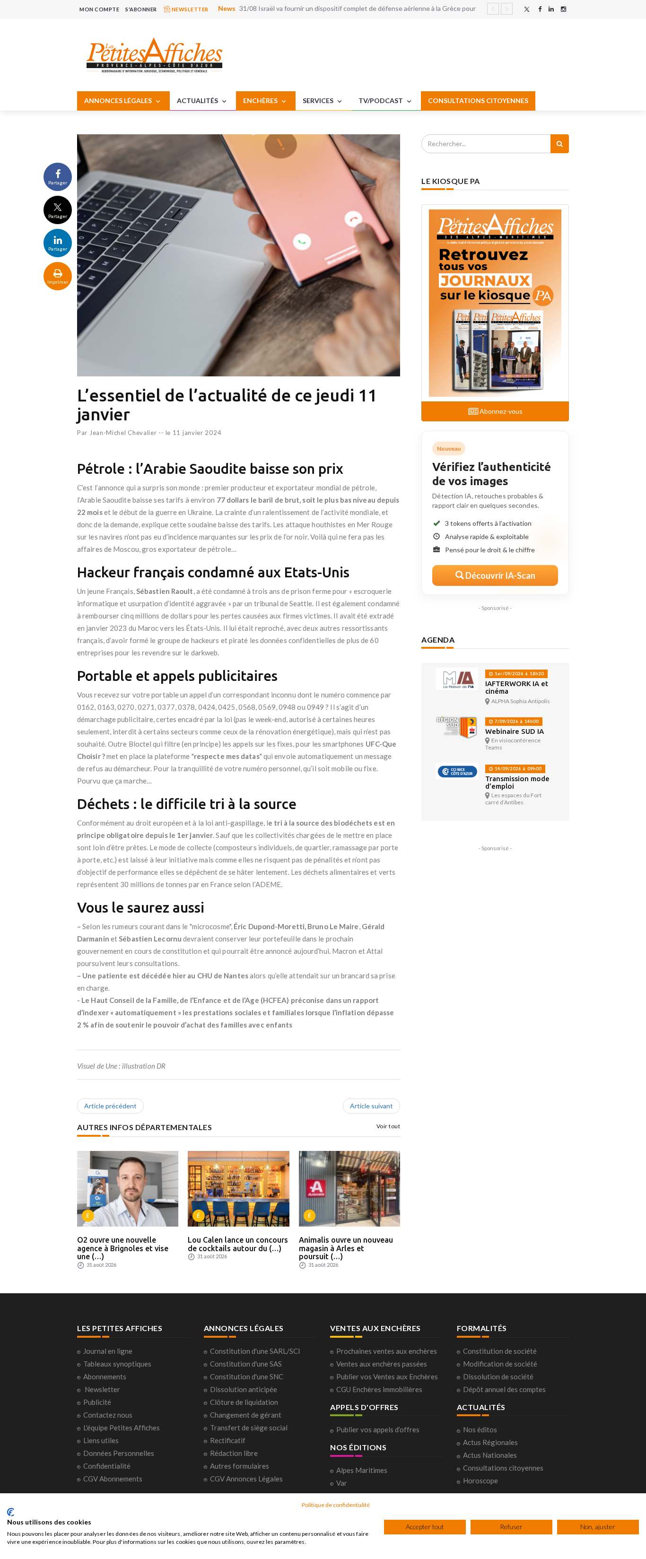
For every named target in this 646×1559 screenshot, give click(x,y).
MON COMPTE (99, 9)
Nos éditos (480, 1429)
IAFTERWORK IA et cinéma (516, 687)
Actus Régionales (490, 1442)
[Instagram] (563, 9)
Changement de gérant (245, 1415)
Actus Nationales (490, 1455)
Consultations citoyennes (503, 1467)
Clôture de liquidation (244, 1402)
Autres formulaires (239, 1466)
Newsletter (102, 1389)
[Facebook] (539, 9)
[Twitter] (527, 9)
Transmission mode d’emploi (517, 782)
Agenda (437, 639)
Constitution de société (500, 1351)
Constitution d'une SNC (246, 1376)
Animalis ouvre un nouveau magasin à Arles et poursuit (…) (346, 1248)
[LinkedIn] (551, 9)
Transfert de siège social (249, 1427)
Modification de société (500, 1363)
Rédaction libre (234, 1453)
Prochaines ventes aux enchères (386, 1351)
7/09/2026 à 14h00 (516, 721)
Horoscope (480, 1480)
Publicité (97, 1402)
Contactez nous (107, 1415)
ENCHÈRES (261, 100)
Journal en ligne (107, 1351)
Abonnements (104, 1376)
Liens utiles (101, 1440)
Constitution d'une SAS (246, 1363)
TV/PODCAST (381, 100)
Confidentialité (107, 1466)
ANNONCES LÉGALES (118, 100)
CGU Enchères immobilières (379, 1389)
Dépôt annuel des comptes (504, 1389)
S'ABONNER (141, 9)
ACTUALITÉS (198, 100)
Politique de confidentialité (336, 1504)
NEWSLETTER (189, 9)
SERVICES (319, 100)
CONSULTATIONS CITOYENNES (478, 100)
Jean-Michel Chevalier (123, 432)
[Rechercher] (559, 143)
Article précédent (110, 1106)
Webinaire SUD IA (514, 731)
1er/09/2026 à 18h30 (518, 673)
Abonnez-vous (500, 411)
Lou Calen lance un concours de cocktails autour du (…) (238, 1244)
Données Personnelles (118, 1453)
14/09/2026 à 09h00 (517, 768)
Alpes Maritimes (361, 1470)
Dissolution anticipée (243, 1389)
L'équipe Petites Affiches (121, 1427)
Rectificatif (227, 1440)
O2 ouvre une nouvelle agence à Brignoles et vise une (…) (122, 1248)
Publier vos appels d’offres (377, 1429)
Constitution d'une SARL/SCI (255, 1351)
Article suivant (371, 1106)
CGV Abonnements (112, 1478)
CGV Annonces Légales (246, 1478)
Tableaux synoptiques (117, 1363)
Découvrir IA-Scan (499, 575)
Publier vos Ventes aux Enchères (387, 1376)
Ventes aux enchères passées (381, 1363)
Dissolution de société (498, 1376)
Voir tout (388, 1126)
